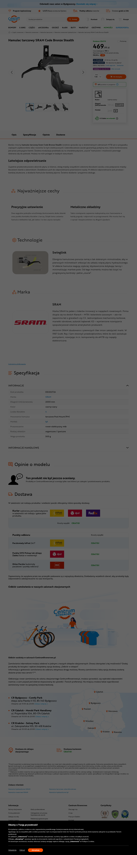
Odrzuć (22, 850)
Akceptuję (35, 850)
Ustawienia (12, 850)
